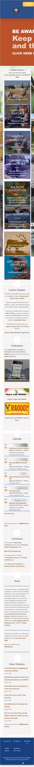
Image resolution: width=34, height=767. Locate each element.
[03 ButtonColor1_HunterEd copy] (17, 132)
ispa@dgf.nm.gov (14, 75)
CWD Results (8, 646)
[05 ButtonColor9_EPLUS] (17, 233)
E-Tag (26, 326)
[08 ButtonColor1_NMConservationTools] (17, 206)
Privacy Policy (20, 759)
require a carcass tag (12, 326)
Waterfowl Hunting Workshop (17, 503)
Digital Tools (8, 356)
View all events (9, 513)
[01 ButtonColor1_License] (17, 81)
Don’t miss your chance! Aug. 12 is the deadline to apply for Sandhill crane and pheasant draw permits (16, 715)
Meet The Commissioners (12, 551)
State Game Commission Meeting (19, 448)
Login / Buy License (28, 4)
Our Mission (17, 741)
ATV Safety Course (14, 491)
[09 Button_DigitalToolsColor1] (17, 360)
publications (12, 349)
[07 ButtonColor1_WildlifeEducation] (17, 182)
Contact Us (7, 741)
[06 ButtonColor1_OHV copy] (17, 257)
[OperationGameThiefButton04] (17, 156)
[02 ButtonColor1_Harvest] (17, 105)
